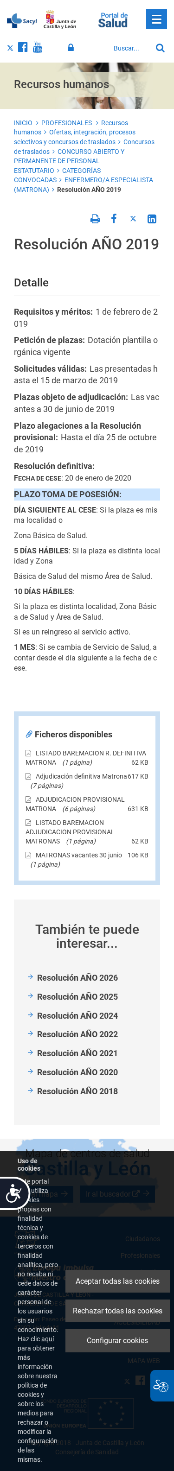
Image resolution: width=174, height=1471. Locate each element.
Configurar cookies (117, 1340)
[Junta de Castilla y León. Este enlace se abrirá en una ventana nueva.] (60, 20)
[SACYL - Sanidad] (22, 20)
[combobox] (130, 48)
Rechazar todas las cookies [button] (117, 1310)
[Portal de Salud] (113, 19)
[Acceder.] (72, 47)
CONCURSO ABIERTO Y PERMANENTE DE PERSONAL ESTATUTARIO (69, 161)
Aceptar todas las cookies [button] (118, 1281)
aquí (47, 1339)
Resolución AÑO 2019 (89, 189)
